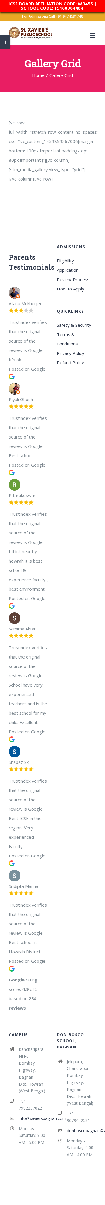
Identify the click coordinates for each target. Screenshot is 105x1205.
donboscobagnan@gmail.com (81, 1130)
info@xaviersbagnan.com (33, 1118)
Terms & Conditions (67, 339)
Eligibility (65, 261)
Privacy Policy (70, 353)
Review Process (73, 279)
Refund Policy (70, 362)
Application (67, 270)
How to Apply (70, 289)
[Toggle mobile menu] (93, 35)
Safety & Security (74, 325)
